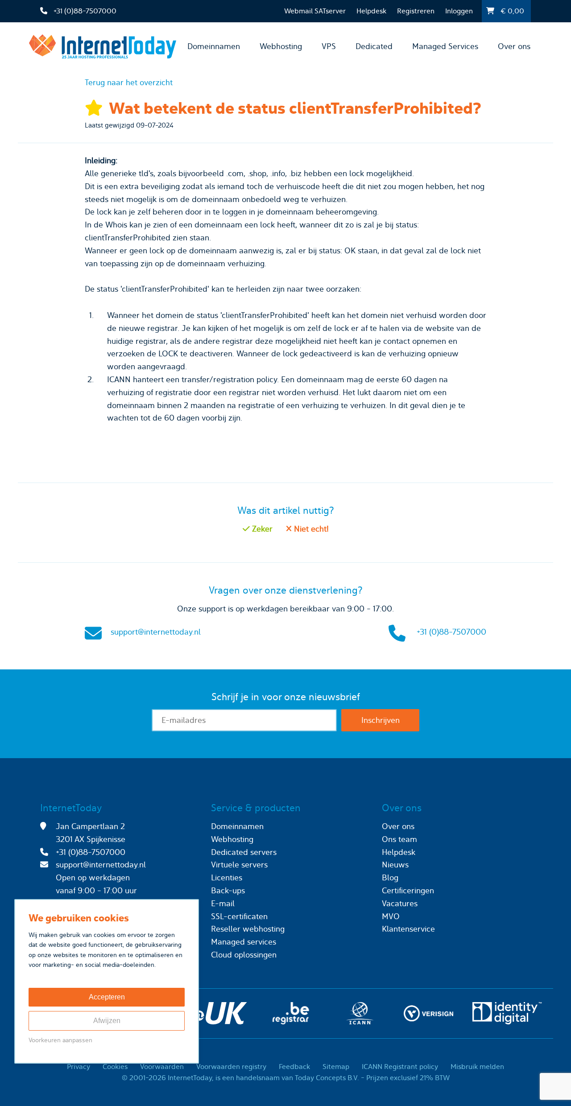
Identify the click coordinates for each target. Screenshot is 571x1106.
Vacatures (400, 903)
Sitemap (336, 1066)
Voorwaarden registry (231, 1066)
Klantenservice (408, 929)
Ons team (399, 839)
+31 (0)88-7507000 (451, 632)
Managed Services (445, 46)
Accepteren (107, 997)
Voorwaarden (162, 1066)
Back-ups (228, 890)
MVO (391, 916)
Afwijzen (106, 1020)
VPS (329, 46)
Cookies (115, 1066)
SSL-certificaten (239, 916)
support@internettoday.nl (156, 632)
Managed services (243, 942)
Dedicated (374, 46)
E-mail (223, 903)
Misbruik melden (477, 1066)
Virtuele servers (239, 864)
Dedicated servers (244, 852)
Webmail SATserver (315, 11)
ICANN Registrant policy (400, 1066)
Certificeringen (408, 890)
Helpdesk (371, 11)
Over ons (514, 46)
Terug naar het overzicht (129, 82)
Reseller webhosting (248, 929)
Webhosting (281, 46)
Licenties (226, 877)
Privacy (78, 1066)
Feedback (294, 1066)
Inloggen (459, 11)
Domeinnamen (213, 46)
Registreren (415, 11)
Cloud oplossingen (244, 954)
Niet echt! (310, 529)
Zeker (261, 529)
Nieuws (395, 864)
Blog (390, 877)
